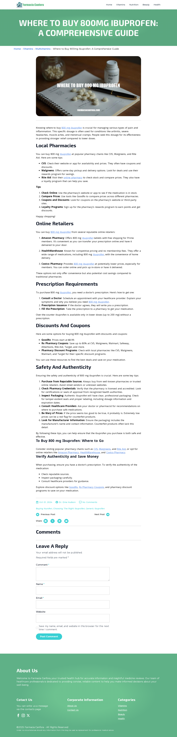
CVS (96, 448)
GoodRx (73, 487)
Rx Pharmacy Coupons (91, 487)
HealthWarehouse (90, 452)
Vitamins (120, 5)
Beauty (146, 5)
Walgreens (105, 448)
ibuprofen (65, 154)
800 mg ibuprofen (72, 127)
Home (109, 5)
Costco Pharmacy (115, 452)
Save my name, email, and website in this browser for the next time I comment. (74, 628)
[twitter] (28, 715)
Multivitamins (43, 49)
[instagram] (23, 715)
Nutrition (133, 5)
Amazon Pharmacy (68, 452)
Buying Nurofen (44, 508)
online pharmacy (73, 177)
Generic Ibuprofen (95, 508)
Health (157, 5)
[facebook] (18, 715)
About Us (72, 706)
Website (40, 612)
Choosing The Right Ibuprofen (69, 508)
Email (40, 598)
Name (40, 584)
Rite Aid (121, 448)
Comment (42, 565)
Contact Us (73, 710)
